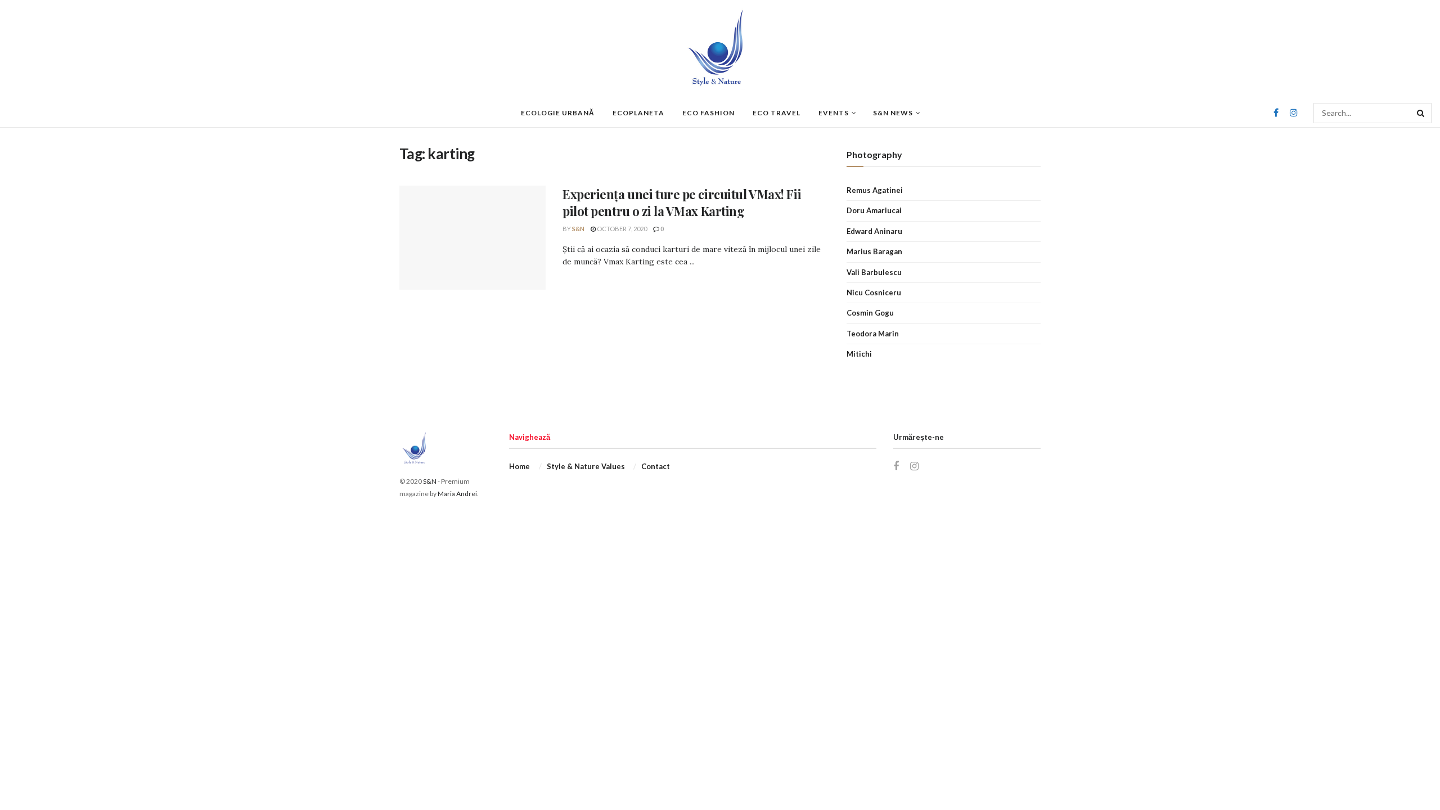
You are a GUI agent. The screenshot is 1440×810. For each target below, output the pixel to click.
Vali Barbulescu (874, 272)
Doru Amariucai (874, 210)
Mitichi (859, 353)
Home (519, 466)
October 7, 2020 (621, 228)
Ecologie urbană (558, 113)
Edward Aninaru (874, 231)
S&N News (893, 113)
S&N (578, 228)
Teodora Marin (873, 333)
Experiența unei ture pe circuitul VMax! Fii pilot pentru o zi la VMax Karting (681, 203)
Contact (655, 466)
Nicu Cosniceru (874, 292)
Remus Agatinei (875, 190)
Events (833, 113)
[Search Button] (1421, 113)
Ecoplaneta (638, 113)
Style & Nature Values (586, 466)
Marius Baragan (874, 251)
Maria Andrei (457, 493)
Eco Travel (776, 113)
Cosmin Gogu (870, 312)
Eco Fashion (708, 113)
